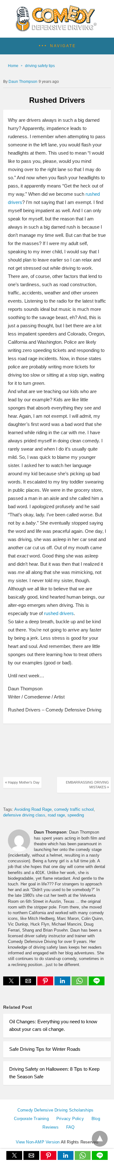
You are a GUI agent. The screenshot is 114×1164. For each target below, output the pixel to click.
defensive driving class (24, 815)
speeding (75, 815)
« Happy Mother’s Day (22, 782)
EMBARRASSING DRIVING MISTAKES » (87, 784)
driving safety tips (40, 66)
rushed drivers (59, 613)
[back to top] (100, 1139)
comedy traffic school (74, 809)
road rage (56, 815)
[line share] (96, 983)
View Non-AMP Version (38, 1142)
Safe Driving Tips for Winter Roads (44, 1049)
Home (13, 66)
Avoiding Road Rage (33, 809)
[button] (57, 46)
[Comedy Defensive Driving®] (57, 29)
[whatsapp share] (80, 983)
